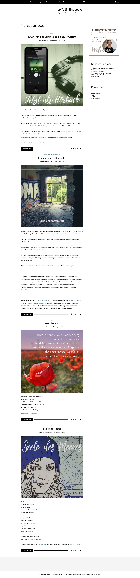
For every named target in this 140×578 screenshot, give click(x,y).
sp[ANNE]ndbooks (70, 9)
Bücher (31, 2)
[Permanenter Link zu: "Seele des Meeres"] (52, 466)
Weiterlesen (27, 148)
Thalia (73, 131)
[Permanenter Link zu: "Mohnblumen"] (52, 361)
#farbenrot (41, 544)
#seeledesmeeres (75, 544)
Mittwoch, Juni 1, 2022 (59, 432)
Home (24, 2)
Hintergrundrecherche (52, 154)
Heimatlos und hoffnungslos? (52, 158)
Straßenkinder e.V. (33, 303)
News (52, 33)
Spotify (28, 134)
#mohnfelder (33, 413)
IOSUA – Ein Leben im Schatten (41, 123)
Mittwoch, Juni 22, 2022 (59, 161)
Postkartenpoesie (51, 2)
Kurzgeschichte (95, 93)
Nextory (23, 134)
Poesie (52, 320)
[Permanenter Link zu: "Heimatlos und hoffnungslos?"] (52, 196)
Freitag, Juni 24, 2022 (59, 40)
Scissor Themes (77, 574)
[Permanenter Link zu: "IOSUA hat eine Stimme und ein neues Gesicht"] (52, 74)
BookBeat (68, 131)
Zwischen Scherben (41, 300)
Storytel (78, 131)
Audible (63, 131)
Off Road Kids (72, 300)
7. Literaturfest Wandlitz (98, 75)
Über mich (62, 2)
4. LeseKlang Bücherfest (98, 71)
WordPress (97, 574)
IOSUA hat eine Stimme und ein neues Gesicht (52, 37)
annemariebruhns (46, 40)
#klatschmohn (25, 413)
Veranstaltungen (95, 98)
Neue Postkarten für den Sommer (101, 73)
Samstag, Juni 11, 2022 (59, 327)
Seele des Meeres (52, 429)
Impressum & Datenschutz (84, 2)
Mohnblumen (52, 323)
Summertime (95, 76)
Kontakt (71, 2)
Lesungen (39, 2)
